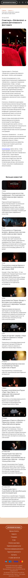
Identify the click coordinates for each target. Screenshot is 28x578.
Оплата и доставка (14, 543)
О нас (14, 540)
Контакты (14, 555)
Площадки (14, 537)
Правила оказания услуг (14, 546)
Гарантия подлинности (14, 552)
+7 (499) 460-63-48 (14, 558)
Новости (14, 534)
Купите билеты (6, 149)
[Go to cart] (25, 2)
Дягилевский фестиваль (9, 2)
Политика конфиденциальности (14, 549)
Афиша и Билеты (14, 531)
